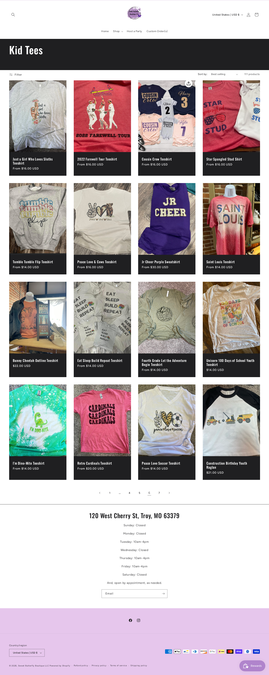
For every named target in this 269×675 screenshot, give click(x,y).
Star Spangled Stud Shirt (224, 159)
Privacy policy (99, 665)
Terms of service (118, 665)
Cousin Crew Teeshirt (157, 159)
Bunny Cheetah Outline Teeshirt (35, 360)
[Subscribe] (163, 593)
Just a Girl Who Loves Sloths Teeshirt (33, 161)
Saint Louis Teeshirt (220, 262)
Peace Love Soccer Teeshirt (161, 463)
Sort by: (203, 74)
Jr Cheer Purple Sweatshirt (161, 262)
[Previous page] (100, 493)
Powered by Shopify (60, 666)
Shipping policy (138, 665)
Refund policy (81, 665)
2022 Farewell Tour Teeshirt (97, 159)
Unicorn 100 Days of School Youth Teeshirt (230, 362)
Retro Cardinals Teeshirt (94, 463)
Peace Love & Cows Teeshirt (97, 262)
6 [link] (149, 493)
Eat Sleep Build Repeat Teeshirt (99, 360)
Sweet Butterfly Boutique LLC (33, 666)
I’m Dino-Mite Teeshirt (28, 463)
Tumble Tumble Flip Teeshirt (33, 262)
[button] (13, 15)
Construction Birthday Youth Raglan (226, 465)
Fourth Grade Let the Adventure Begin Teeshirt (164, 362)
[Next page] (169, 493)
